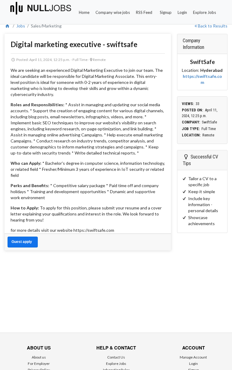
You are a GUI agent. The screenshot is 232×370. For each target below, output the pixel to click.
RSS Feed (144, 12)
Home (84, 12)
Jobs (20, 25)
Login (182, 12)
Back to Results (212, 25)
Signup (166, 12)
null (49, 8)
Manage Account (193, 357)
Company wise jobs (112, 12)
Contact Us (116, 357)
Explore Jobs (204, 12)
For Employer (39, 363)
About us (39, 357)
